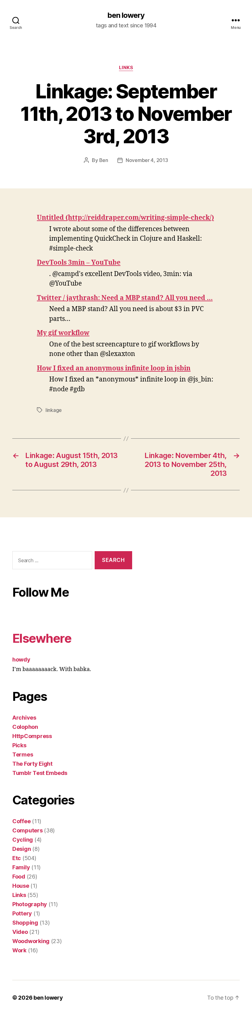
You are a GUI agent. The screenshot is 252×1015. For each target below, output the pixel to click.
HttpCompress (32, 736)
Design (21, 849)
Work (19, 950)
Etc (16, 858)
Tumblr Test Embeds (39, 773)
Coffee (21, 821)
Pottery (22, 913)
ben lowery (125, 15)
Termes (22, 754)
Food (18, 876)
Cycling (22, 839)
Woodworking (30, 941)
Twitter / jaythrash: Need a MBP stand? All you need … (125, 298)
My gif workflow (63, 333)
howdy (21, 659)
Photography (29, 904)
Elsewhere (41, 638)
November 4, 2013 (147, 160)
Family (21, 867)
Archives (24, 717)
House (20, 886)
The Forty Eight (32, 763)
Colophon (25, 727)
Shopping (25, 922)
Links (126, 67)
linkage (53, 410)
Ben (103, 160)
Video (20, 932)
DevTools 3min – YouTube (78, 263)
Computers (27, 830)
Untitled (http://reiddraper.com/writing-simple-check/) (125, 218)
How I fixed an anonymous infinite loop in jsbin (114, 368)
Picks (19, 745)
